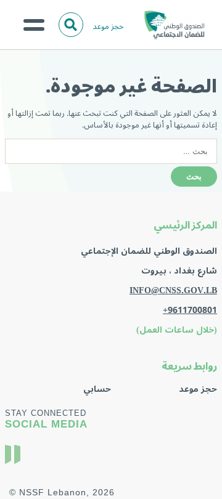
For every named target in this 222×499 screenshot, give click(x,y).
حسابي (97, 389)
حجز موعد (108, 26)
